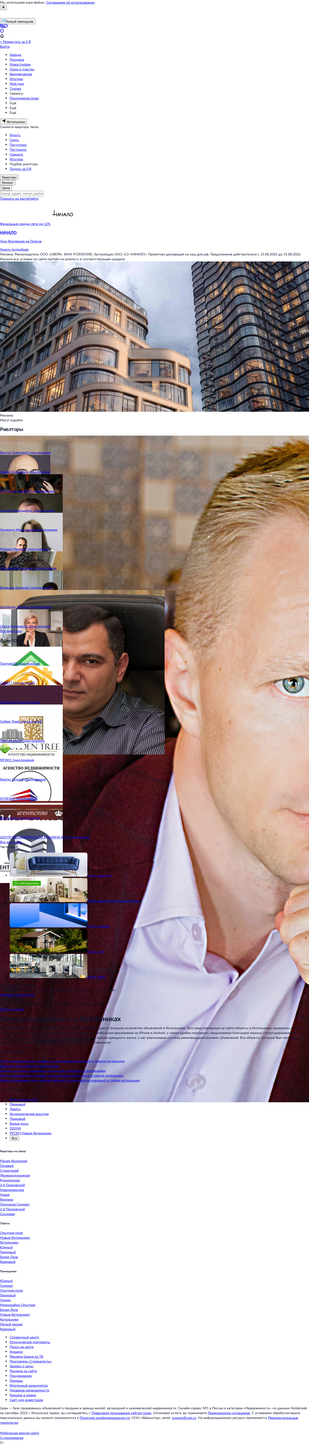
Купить (15, 135)
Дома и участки (22, 69)
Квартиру (9, 177)
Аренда (15, 54)
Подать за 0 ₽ (20, 168)
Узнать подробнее (14, 249)
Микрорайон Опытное (17, 1304)
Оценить (16, 154)
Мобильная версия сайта (19, 1433)
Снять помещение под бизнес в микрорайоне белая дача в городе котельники (61, 1075)
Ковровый (7, 1261)
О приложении (11, 1437)
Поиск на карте (22, 1346)
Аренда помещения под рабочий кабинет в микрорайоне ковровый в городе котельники (70, 1080)
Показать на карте (14, 198)
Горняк (5, 1300)
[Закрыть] (3, 7)
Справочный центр (24, 1337)
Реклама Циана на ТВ (26, 1356)
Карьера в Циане (23, 1395)
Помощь (16, 1380)
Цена (6, 187)
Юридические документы (30, 1342)
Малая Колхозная (13, 1160)
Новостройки (20, 64)
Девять (15, 1109)
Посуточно (18, 144)
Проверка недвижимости (29, 1390)
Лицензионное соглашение (229, 1413)
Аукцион (16, 1351)
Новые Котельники (15, 1237)
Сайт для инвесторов (26, 1399)
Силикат (6, 1285)
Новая (5, 1194)
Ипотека (16, 78)
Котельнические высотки (29, 1113)
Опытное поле (11, 1232)
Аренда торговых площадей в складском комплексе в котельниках (53, 1070)
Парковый (17, 1104)
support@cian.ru (184, 1417)
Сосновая (7, 1214)
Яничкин (6, 1199)
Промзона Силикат (15, 1204)
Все (14, 1138)
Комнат (8, 182)
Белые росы (19, 1123)
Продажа (17, 59)
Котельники (9, 1242)
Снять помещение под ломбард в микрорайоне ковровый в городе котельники (62, 1061)
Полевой (7, 1165)
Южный (6, 1247)
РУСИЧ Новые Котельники (30, 1133)
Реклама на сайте (23, 1371)
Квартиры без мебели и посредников (29, 1065)
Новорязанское (12, 1189)
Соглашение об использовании (70, 2)
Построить (18, 149)
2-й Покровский (12, 1209)
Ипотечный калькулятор (29, 1385)
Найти (33, 198)
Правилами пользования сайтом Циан (121, 1413)
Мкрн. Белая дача (23, 1099)
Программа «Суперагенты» (31, 1361)
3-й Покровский (12, 1185)
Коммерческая (21, 74)
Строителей (9, 1170)
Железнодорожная (15, 1175)
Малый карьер (11, 1324)
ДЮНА (15, 1128)
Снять (14, 139)
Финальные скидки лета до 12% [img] (25, 223)
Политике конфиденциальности (105, 1417)
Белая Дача (9, 1256)
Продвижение (21, 1375)
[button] (154, 237)
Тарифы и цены (21, 1366)
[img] (62, 223)
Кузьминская (10, 1180)
